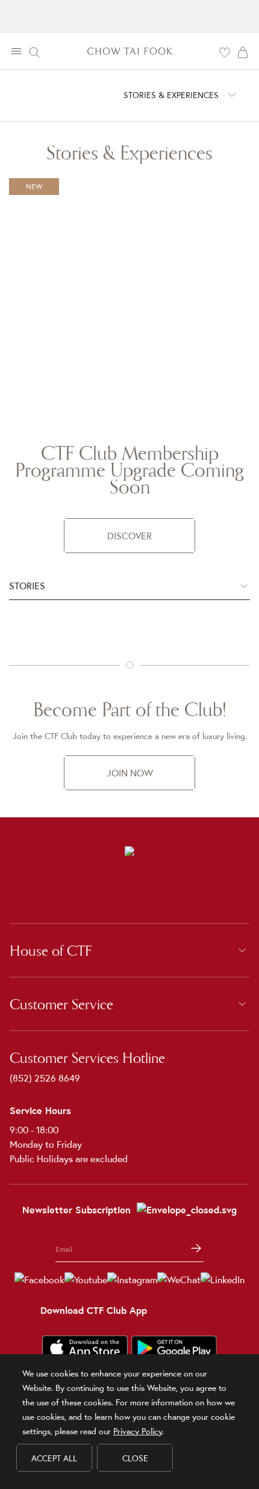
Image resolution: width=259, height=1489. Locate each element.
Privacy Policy (137, 1431)
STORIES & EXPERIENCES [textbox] (171, 95)
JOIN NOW (130, 773)
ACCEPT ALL (54, 1458)
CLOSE (135, 1458)
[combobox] (170, 95)
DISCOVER (129, 536)
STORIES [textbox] (27, 586)
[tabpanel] (129, 623)
